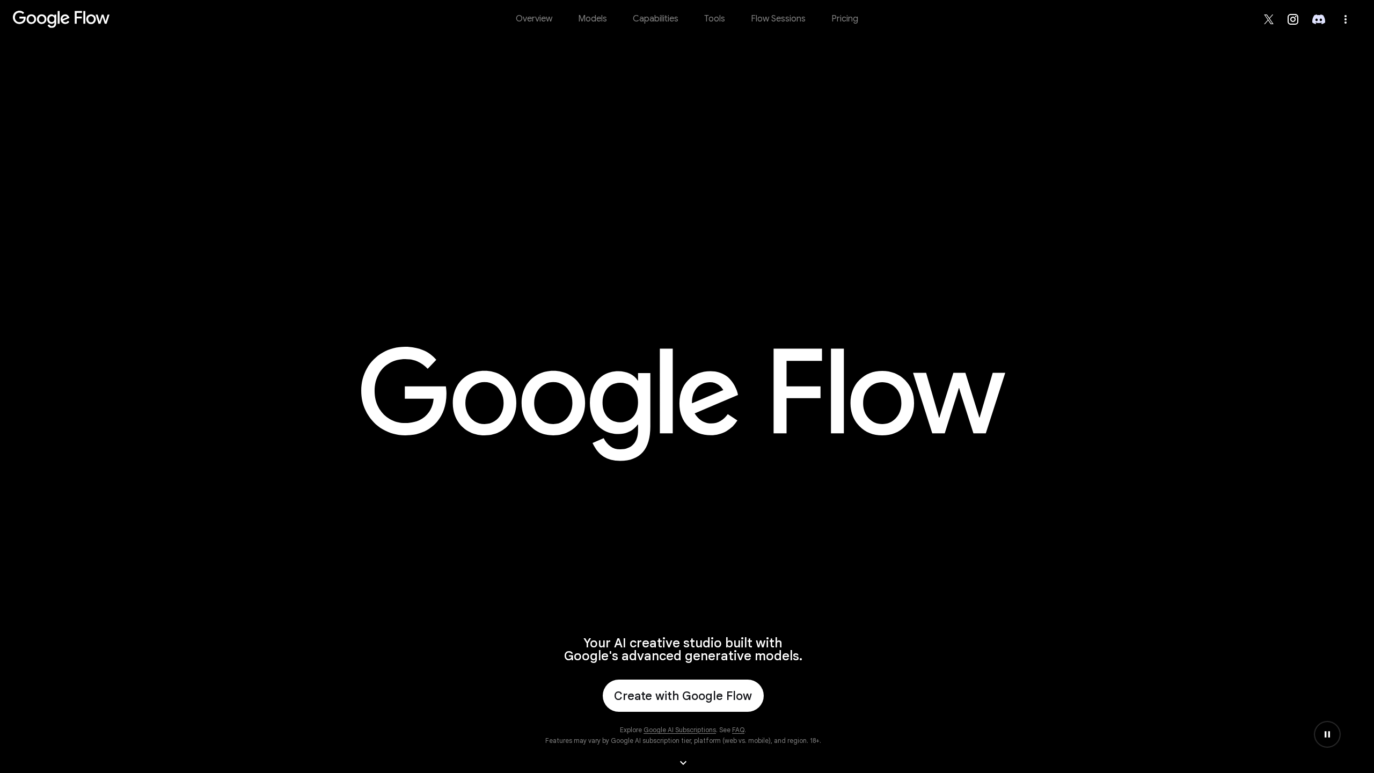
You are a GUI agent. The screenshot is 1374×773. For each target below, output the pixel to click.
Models (592, 18)
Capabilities (655, 18)
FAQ (738, 730)
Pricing (844, 18)
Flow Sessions (778, 18)
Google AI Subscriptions (680, 730)
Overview (534, 18)
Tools (714, 18)
